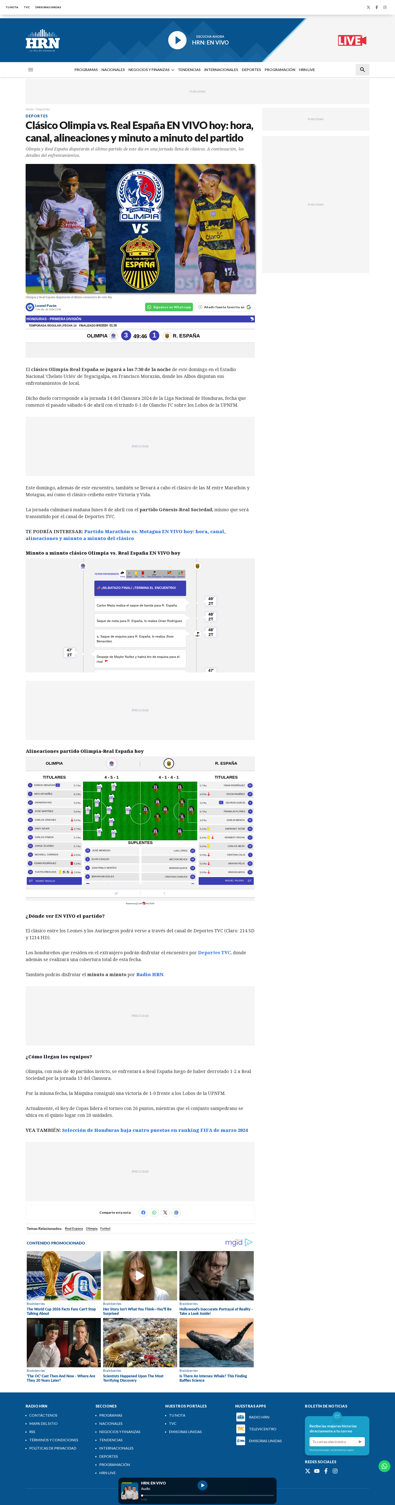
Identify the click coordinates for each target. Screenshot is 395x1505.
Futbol (105, 1228)
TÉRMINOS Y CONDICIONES (53, 1440)
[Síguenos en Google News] (176, 1212)
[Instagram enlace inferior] (335, 1471)
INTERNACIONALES (221, 69)
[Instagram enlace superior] (385, 7)
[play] (203, 1485)
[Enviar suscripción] (360, 1441)
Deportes (43, 109)
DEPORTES (251, 69)
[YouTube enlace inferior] (317, 1471)
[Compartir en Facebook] (143, 1212)
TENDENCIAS (189, 69)
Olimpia (92, 1228)
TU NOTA (11, 7)
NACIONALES (113, 69)
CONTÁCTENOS (43, 1415)
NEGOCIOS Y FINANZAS (149, 69)
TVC (27, 7)
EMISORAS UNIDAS (48, 7)
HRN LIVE (307, 69)
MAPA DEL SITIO (43, 1423)
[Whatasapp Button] (384, 1466)
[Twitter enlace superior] (368, 7)
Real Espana (74, 1228)
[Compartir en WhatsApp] (154, 1212)
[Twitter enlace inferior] (307, 1471)
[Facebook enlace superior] (377, 7)
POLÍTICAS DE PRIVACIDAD (52, 1448)
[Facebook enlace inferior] (326, 1471)
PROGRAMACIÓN (280, 69)
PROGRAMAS (86, 69)
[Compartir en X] (165, 1212)
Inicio (29, 109)
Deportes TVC (214, 952)
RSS (32, 1431)
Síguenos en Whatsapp (172, 307)
